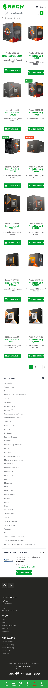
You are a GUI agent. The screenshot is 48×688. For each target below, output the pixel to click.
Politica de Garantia (9, 625)
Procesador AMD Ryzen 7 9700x (12, 290)
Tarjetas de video (10, 521)
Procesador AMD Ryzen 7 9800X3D (12, 346)
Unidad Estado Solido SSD (14, 537)
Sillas (6, 506)
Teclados (7, 529)
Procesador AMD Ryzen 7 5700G (12, 176)
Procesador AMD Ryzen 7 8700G (36, 176)
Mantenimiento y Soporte (14, 460)
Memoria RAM (9, 464)
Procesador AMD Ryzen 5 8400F (12, 120)
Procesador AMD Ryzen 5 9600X (12, 233)
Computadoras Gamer (12, 418)
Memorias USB (10, 471)
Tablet (6, 517)
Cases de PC (6, 651)
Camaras (7, 402)
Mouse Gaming (7, 642)
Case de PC (8, 410)
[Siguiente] (40, 367)
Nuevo (4, 622)
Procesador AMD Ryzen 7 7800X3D (36, 290)
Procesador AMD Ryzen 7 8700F (36, 233)
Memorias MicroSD (11, 467)
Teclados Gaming (8, 645)
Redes (6, 502)
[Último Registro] (44, 367)
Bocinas (7, 391)
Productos (13, 685)
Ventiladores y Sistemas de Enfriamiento (19, 544)
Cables (6, 398)
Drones (7, 429)
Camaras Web (9, 406)
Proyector (8, 498)
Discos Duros (9, 425)
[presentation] (41, 552)
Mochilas (7, 479)
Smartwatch (8, 510)
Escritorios (8, 433)
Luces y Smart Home (12, 456)
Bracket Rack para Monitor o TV (16, 395)
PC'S (20, 685)
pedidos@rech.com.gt (9, 610)
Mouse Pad (8, 491)
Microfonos (8, 475)
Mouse (6, 487)
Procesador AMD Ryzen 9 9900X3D (36, 346)
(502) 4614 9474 (7, 603)
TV (5, 533)
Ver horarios (20, 669)
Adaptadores (9, 387)
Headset (7, 441)
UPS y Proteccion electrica (14, 540)
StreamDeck (9, 514)
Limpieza (7, 452)
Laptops (7, 448)
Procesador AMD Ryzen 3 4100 (12, 61)
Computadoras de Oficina (14, 414)
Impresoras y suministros (13, 444)
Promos (34, 685)
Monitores (8, 483)
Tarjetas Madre (10, 525)
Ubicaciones (6, 632)
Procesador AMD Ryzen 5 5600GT (36, 120)
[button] (40, 7)
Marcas (27, 685)
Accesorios (8, 383)
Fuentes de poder (10, 437)
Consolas (7, 421)
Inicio (6, 685)
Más (41, 685)
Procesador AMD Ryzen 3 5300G (36, 63)
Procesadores (9, 494)
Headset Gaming (8, 648)
